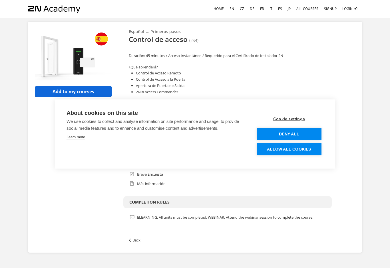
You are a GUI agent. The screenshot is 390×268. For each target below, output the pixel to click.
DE (252, 8)
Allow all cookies (289, 149)
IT (271, 8)
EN (232, 8)
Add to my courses (73, 91)
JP (289, 8)
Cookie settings (289, 119)
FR (262, 8)
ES (280, 8)
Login (347, 8)
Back (136, 240)
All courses (307, 8)
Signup (330, 8)
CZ (242, 8)
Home (219, 8)
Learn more (76, 137)
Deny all (289, 134)
